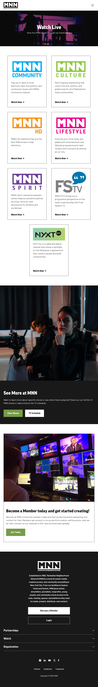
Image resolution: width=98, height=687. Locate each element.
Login (49, 620)
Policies (37, 669)
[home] (11, 5)
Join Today (16, 532)
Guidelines (48, 669)
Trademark (59, 669)
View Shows (13, 413)
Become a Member (49, 611)
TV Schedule (34, 413)
